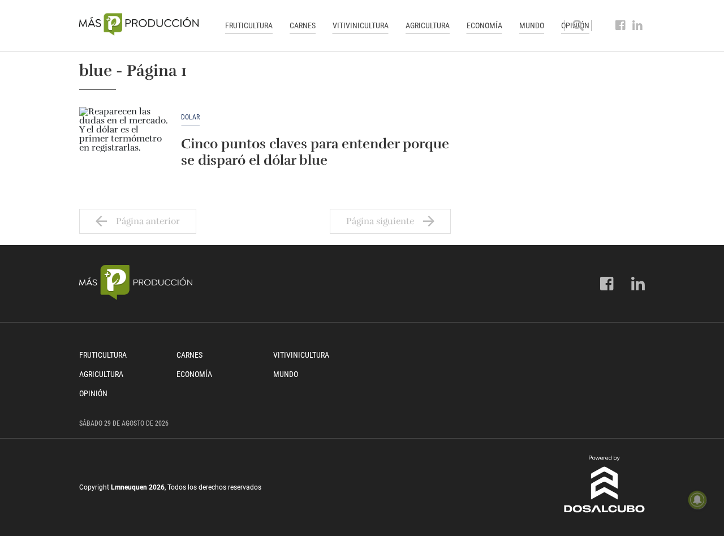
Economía (484, 25)
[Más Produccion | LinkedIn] (638, 25)
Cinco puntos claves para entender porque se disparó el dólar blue (315, 152)
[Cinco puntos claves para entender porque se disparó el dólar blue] (124, 141)
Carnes (303, 25)
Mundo (531, 25)
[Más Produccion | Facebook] (621, 25)
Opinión (93, 393)
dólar (190, 117)
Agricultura (428, 25)
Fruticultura (249, 25)
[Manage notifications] (697, 500)
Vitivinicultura (361, 25)
